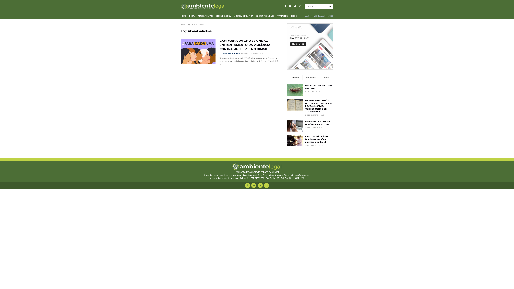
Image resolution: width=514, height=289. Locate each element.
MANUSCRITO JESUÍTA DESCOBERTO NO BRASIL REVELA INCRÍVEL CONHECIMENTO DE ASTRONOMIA (318, 106)
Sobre (294, 16)
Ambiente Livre (205, 16)
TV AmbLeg (282, 16)
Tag (188, 25)
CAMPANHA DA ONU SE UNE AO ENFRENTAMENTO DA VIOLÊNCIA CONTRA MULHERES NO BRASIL (245, 45)
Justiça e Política (243, 16)
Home (183, 16)
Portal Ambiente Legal (231, 53)
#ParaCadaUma (198, 25)
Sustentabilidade (265, 16)
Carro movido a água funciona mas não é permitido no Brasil (316, 139)
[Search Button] (330, 6)
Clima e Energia (223, 16)
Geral (192, 16)
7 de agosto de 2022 (250, 53)
